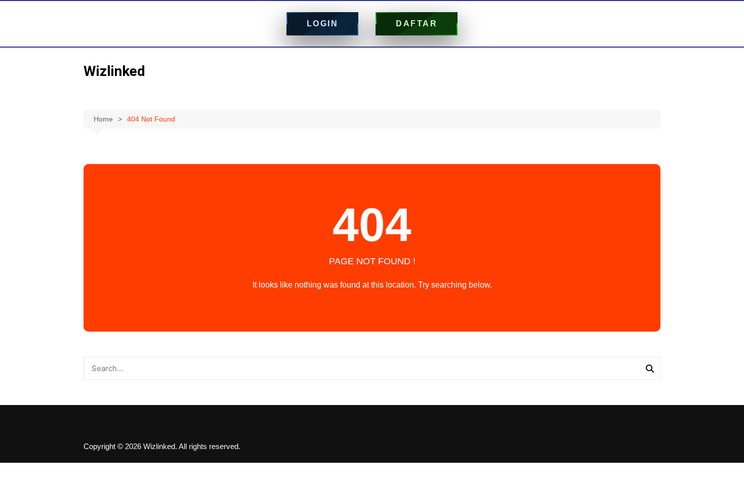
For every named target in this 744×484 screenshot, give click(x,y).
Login (323, 23)
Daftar (416, 23)
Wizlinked (114, 71)
